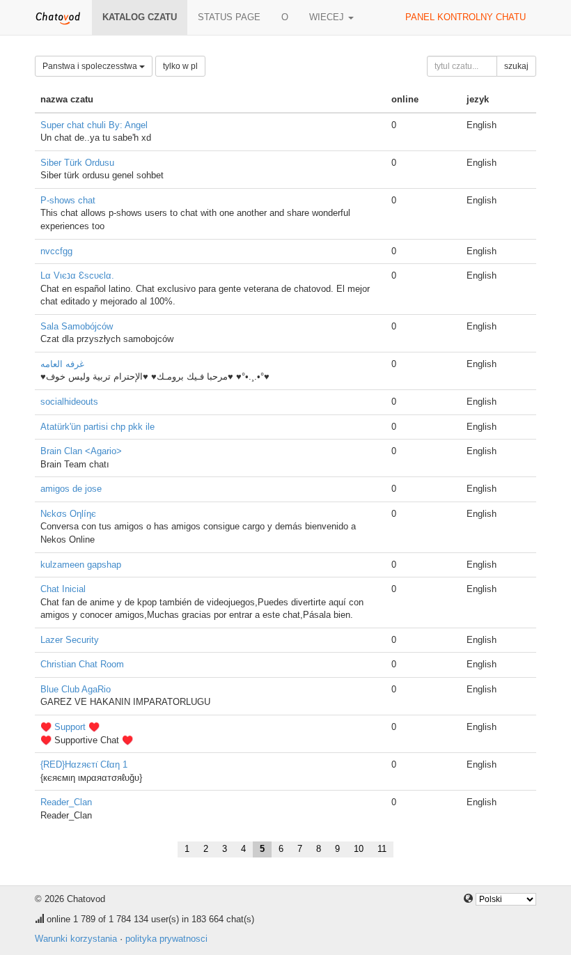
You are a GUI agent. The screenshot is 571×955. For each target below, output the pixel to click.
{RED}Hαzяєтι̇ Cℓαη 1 (83, 764)
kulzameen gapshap (80, 564)
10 (358, 849)
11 (381, 849)
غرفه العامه (62, 364)
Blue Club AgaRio (75, 689)
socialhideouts (69, 401)
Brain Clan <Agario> (81, 451)
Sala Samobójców (76, 326)
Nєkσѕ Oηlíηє (68, 513)
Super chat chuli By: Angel (94, 125)
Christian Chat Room (82, 664)
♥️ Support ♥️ (70, 727)
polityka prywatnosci (166, 938)
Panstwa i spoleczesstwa (90, 66)
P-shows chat (67, 200)
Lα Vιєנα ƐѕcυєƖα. (77, 275)
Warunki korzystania (76, 938)
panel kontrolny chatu (465, 17)
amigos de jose (71, 488)
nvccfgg (56, 251)
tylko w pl (180, 66)
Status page (229, 17)
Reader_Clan (66, 802)
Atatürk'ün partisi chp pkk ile (97, 426)
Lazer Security (69, 640)
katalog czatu (139, 17)
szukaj (516, 66)
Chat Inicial (63, 589)
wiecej (328, 17)
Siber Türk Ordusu (77, 162)
